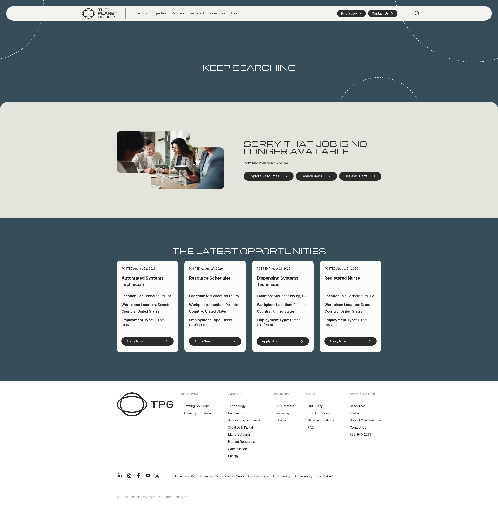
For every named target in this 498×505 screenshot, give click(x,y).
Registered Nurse (342, 278)
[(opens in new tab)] (99, 13)
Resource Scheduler (210, 278)
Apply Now (134, 341)
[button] (351, 13)
